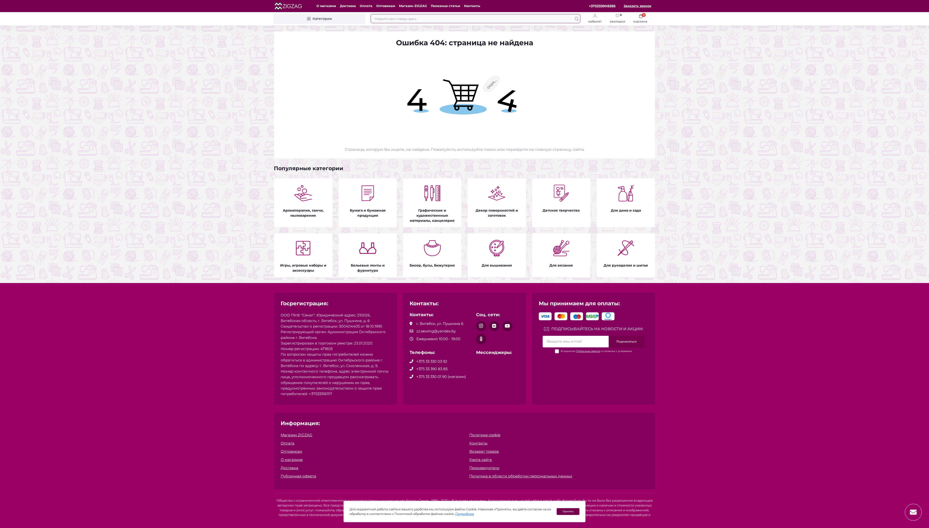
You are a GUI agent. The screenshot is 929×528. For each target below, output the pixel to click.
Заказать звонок (637, 6)
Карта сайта (480, 459)
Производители (484, 468)
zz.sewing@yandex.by (436, 331)
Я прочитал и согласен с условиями (596, 351)
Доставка (348, 6)
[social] (481, 326)
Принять (568, 511)
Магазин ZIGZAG (413, 6)
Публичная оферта (588, 351)
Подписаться (626, 341)
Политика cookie (484, 435)
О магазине (326, 6)
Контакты (472, 6)
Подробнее (464, 514)
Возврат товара (484, 451)
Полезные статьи (445, 6)
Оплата (366, 6)
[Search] (576, 18)
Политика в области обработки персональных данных (520, 476)
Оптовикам (385, 6)
